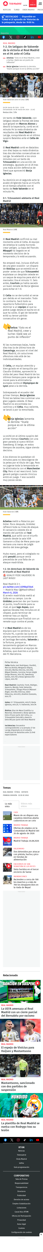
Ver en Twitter (11, 1140)
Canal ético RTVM (21, 1212)
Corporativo (21, 1176)
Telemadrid (21, 1155)
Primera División (10, 795)
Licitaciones (21, 1208)
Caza (16, 812)
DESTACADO (11, 17)
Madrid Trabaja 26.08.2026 (7, 841)
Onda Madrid (28, 10)
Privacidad (21, 1220)
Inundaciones (20, 876)
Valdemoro (19, 849)
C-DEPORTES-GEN (21, 31)
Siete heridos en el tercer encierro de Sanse (7, 867)
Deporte (24, 792)
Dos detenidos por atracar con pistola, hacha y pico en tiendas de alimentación (7, 852)
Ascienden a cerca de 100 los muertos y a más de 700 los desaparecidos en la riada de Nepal (7, 879)
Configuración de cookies (21, 1232)
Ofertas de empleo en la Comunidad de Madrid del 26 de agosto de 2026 (7, 828)
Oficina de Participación (21, 1216)
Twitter (10, 37)
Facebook (3, 37)
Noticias (7, 10)
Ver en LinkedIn (31, 1140)
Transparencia (21, 1187)
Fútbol (17, 792)
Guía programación (21, 1167)
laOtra (21, 1163)
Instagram (18, 37)
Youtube (39, 37)
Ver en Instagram (18, 1140)
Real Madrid (9, 43)
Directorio (21, 1191)
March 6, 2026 (10, 593)
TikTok (25, 37)
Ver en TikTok (24, 1140)
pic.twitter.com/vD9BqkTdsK (18, 587)
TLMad (16, 10)
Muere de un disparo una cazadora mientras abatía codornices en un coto (7, 815)
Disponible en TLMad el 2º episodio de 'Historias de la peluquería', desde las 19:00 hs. (20, 20)
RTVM (21, 1147)
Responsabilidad (21, 1183)
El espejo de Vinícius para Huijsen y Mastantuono (20, 1030)
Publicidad (21, 1195)
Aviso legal (21, 1224)
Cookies (21, 1228)
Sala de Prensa (21, 1179)
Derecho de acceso (21, 1200)
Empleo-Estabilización (21, 1204)
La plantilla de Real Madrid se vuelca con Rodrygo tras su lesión (21, 1105)
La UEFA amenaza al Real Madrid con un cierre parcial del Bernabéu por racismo (20, 991)
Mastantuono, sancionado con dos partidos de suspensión (20, 1065)
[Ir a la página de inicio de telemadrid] (12, 3)
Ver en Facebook (5, 1140)
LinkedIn (32, 37)
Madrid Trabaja (21, 825)
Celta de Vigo (23, 795)
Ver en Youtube (37, 1140)
